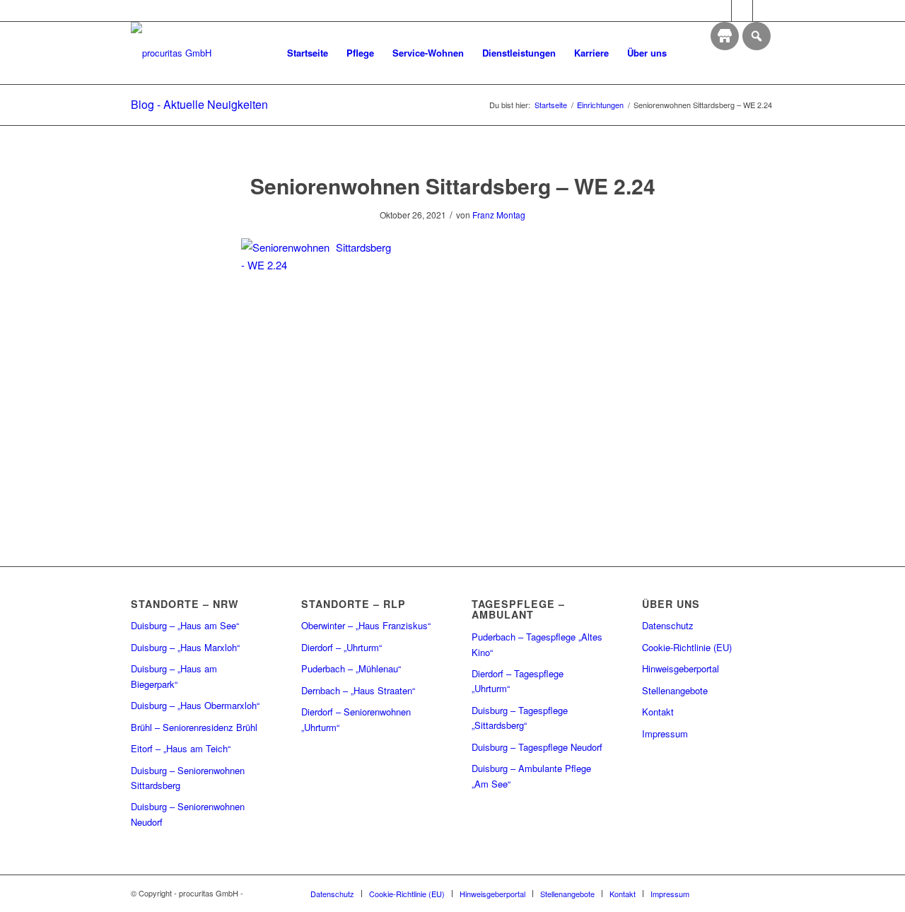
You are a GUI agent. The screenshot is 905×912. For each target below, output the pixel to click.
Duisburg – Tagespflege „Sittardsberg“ (520, 717)
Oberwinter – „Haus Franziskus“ (366, 625)
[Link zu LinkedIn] (763, 10)
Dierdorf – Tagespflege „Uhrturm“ (518, 681)
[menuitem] (307, 53)
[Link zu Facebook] (721, 10)
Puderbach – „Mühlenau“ (351, 668)
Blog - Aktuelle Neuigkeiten (199, 104)
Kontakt (658, 711)
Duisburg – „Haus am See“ (185, 625)
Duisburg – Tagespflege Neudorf (537, 747)
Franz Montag (498, 215)
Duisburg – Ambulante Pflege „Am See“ (531, 775)
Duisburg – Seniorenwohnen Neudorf (188, 814)
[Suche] (689, 53)
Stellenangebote (675, 690)
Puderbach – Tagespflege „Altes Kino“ (537, 644)
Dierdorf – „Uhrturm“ (341, 647)
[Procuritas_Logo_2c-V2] (171, 53)
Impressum (665, 733)
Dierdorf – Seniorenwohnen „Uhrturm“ (356, 719)
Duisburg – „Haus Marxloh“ (185, 647)
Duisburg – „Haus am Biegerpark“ (174, 676)
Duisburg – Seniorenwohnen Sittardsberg (188, 778)
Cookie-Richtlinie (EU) (687, 647)
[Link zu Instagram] (742, 10)
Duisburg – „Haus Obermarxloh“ (195, 705)
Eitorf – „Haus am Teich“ (180, 748)
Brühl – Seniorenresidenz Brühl (194, 727)
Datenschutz (668, 625)
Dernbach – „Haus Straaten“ (358, 690)
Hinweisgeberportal (680, 668)
